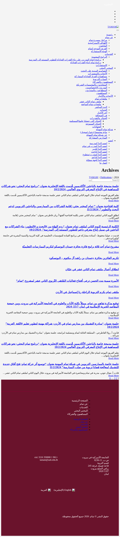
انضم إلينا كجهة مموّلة (96, 160)
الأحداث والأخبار (105, 96)
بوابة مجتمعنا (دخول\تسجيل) (93, 132)
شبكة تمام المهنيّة (104, 129)
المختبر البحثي (106, 68)
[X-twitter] (25, 516)
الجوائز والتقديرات (98, 118)
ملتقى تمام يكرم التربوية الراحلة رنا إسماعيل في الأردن (87, 292)
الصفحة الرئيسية (80, 400)
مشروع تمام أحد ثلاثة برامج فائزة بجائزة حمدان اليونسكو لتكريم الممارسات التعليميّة (70, 246)
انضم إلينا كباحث (99, 151)
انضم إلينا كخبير (99, 149)
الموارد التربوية (100, 79)
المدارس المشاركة (98, 138)
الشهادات (96, 126)
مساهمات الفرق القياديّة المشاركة (90, 76)
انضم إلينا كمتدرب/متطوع (95, 154)
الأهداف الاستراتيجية (97, 43)
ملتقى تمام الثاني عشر (90, 101)
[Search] (90, 180)
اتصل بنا (103, 163)
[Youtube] (14, 516)
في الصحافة (101, 115)
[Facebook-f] (31, 516)
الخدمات (109, 54)
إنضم (110, 140)
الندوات (103, 110)
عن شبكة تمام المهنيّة (96, 135)
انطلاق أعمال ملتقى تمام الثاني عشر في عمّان (92, 269)
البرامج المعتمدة (99, 57)
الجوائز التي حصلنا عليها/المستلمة (85, 121)
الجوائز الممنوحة (93, 124)
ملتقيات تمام (101, 98)
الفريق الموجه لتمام (97, 48)
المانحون (103, 45)
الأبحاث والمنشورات (97, 73)
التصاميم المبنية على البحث (94, 71)
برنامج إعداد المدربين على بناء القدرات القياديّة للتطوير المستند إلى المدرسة (65, 59)
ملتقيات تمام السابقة (91, 104)
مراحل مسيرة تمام (98, 40)
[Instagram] (20, 516)
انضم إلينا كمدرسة (98, 143)
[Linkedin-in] (8, 516)
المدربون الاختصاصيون (96, 87)
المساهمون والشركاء (103, 82)
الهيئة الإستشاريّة (99, 51)
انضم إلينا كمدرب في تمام (94, 146)
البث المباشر (101, 107)
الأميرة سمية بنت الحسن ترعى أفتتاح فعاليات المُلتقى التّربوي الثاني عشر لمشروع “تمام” (67, 280)
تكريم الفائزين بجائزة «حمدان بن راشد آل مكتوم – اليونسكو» (84, 258)
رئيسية (109, 34)
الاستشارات (101, 65)
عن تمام (109, 37)
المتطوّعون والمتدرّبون (96, 90)
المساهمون (101, 93)
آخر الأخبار (102, 112)
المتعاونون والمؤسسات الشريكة (91, 85)
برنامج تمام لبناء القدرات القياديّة (85, 62)
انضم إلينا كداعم (99, 157)
